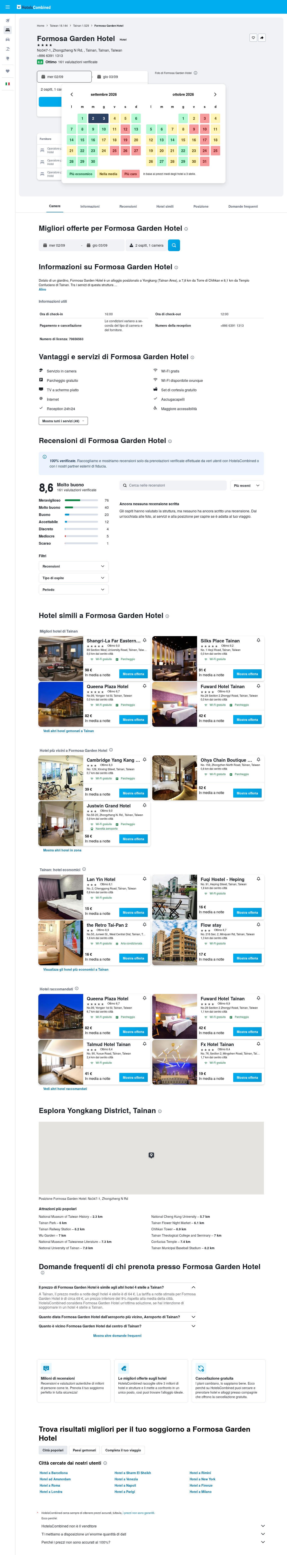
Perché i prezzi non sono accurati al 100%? (75, 1542)
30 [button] (93, 161)
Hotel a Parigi (125, 1491)
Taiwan (54, 25)
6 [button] (136, 118)
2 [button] (93, 118)
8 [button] (82, 129)
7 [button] (72, 129)
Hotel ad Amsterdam (55, 1479)
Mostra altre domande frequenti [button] (117, 1335)
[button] (8, 7)
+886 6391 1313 (50, 55)
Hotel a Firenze (201, 1485)
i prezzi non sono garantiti (138, 1513)
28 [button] (72, 161)
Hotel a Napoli (125, 1485)
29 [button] (82, 161)
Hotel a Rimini (200, 1472)
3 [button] (104, 118)
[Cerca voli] (7, 20)
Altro (42, 289)
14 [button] (72, 139)
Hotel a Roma (50, 1485)
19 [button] (125, 139)
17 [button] (104, 139)
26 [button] (125, 150)
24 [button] (104, 150)
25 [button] (115, 150)
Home (40, 25)
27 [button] (136, 150)
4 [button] (115, 118)
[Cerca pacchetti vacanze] (7, 48)
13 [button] (136, 129)
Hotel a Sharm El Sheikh (133, 1472)
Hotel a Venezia (126, 1479)
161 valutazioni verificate (78, 61)
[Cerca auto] (7, 39)
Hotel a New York (202, 1479)
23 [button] (93, 150)
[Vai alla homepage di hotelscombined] (33, 7)
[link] (69, 730)
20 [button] (136, 139)
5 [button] (125, 118)
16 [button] (93, 139)
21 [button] (72, 150)
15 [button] (82, 139)
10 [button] (104, 129)
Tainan (77, 25)
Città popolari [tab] (53, 1450)
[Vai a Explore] (7, 58)
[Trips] (7, 71)
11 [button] (115, 129)
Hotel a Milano (201, 1491)
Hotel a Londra (51, 1491)
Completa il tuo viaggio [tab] (123, 1450)
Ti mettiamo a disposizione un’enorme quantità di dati (83, 1534)
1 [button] (82, 118)
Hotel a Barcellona (54, 1472)
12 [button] (125, 129)
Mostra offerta (133, 674)
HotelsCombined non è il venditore (69, 1526)
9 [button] (93, 129)
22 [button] (82, 150)
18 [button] (115, 139)
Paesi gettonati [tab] (84, 1450)
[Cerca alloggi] (7, 30)
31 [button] (205, 161)
